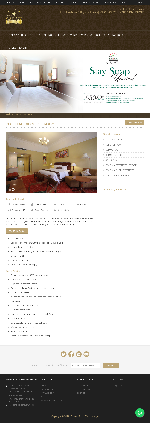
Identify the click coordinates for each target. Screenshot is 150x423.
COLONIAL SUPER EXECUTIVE (119, 170)
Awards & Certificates (51, 400)
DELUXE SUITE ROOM (115, 155)
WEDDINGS (86, 35)
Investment (82, 386)
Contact (81, 393)
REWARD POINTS (26, 2)
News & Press (83, 389)
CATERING (74, 2)
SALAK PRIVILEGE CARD (47, 2)
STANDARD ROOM (114, 139)
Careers (45, 397)
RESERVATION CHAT (91, 2)
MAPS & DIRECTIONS (132, 12)
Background (47, 389)
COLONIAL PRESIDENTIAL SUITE (120, 175)
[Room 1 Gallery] (51, 162)
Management (47, 393)
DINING (47, 35)
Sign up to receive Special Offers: (50, 365)
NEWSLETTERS (110, 2)
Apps (122, 2)
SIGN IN (141, 2)
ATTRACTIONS (115, 35)
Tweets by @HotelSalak (114, 189)
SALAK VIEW (111, 160)
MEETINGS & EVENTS (66, 35)
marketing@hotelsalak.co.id (22, 405)
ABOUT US (10, 2)
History (45, 386)
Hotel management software (18, 114)
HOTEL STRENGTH (17, 47)
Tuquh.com (118, 386)
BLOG (63, 2)
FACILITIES (34, 35)
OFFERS (100, 35)
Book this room (135, 123)
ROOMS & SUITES (16, 35)
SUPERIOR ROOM (114, 145)
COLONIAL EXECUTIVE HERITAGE (121, 165)
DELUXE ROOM (112, 150)
